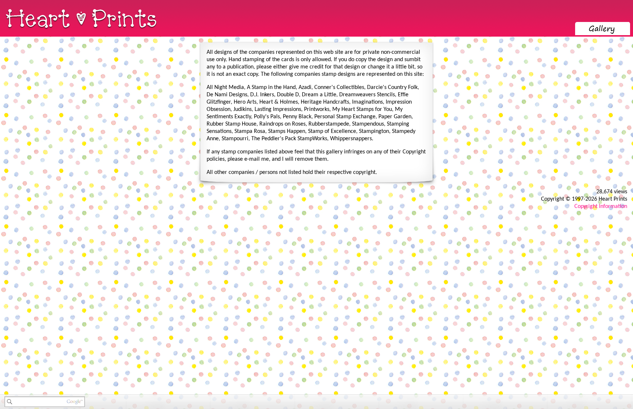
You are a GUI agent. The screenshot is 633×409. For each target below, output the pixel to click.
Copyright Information (600, 206)
